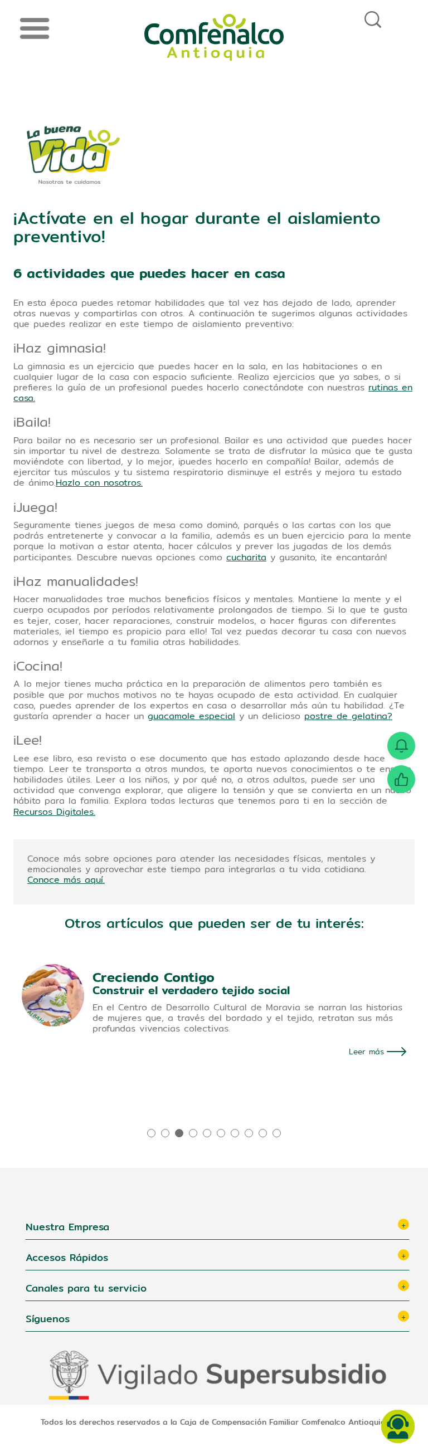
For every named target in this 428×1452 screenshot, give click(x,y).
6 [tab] (222, 1133)
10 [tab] (278, 1133)
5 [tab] (208, 1133)
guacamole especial (191, 716)
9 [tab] (264, 1133)
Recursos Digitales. (54, 812)
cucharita (246, 557)
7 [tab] (236, 1133)
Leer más (366, 1051)
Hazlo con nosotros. (99, 483)
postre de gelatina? (348, 716)
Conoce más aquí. (66, 880)
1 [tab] (152, 1133)
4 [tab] (194, 1133)
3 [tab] (180, 1133)
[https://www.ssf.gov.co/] (217, 1375)
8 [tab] (250, 1133)
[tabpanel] (214, 1018)
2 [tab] (166, 1133)
